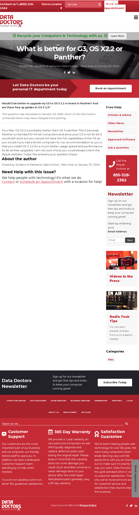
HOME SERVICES (58, 401)
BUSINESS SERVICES (80, 401)
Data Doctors (11, 505)
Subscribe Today (115, 382)
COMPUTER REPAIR (16, 401)
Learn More (117, 35)
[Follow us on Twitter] (69, 72)
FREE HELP (117, 401)
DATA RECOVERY (38, 401)
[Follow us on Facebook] (65, 72)
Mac (111, 359)
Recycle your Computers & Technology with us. (70, 36)
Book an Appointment (114, 6)
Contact (8, 182)
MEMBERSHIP (101, 401)
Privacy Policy (88, 505)
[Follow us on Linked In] (74, 72)
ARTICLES (86, 412)
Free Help (114, 107)
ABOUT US (54, 412)
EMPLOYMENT (70, 412)
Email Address (117, 231)
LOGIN (130, 401)
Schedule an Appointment (41, 182)
